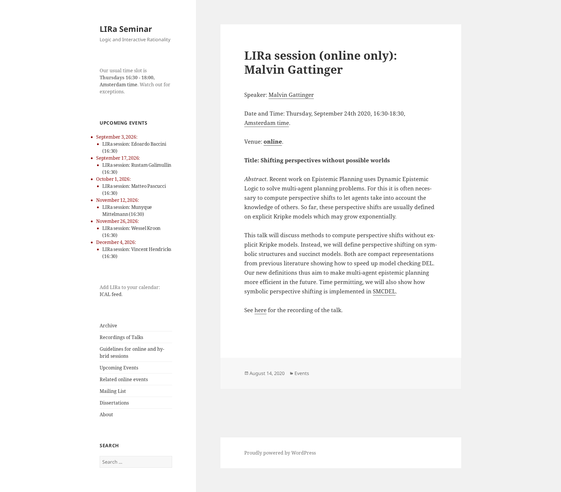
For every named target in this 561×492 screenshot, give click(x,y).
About (106, 414)
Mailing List (113, 391)
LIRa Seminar (126, 28)
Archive (108, 325)
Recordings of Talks (121, 337)
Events (302, 373)
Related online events (124, 379)
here (260, 310)
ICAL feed (111, 294)
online (273, 141)
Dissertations (114, 403)
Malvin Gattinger (291, 95)
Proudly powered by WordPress (280, 453)
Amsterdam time (118, 84)
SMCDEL (384, 291)
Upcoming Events (119, 367)
